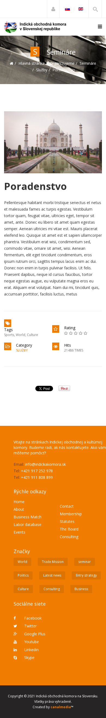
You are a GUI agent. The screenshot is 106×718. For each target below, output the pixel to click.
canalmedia (61, 707)
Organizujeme (62, 63)
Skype (29, 657)
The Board (69, 529)
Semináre (88, 63)
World (20, 334)
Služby (41, 69)
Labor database (27, 524)
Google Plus (34, 633)
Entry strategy (86, 575)
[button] (53, 9)
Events (19, 532)
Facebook (32, 618)
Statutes (67, 521)
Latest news (52, 575)
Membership (71, 513)
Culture (32, 334)
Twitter (30, 625)
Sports (9, 334)
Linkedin (31, 649)
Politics (23, 575)
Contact (67, 506)
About (19, 509)
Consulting (69, 536)
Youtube (31, 641)
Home (19, 501)
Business (81, 589)
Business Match (28, 516)
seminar (84, 561)
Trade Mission (53, 561)
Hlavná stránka (31, 63)
